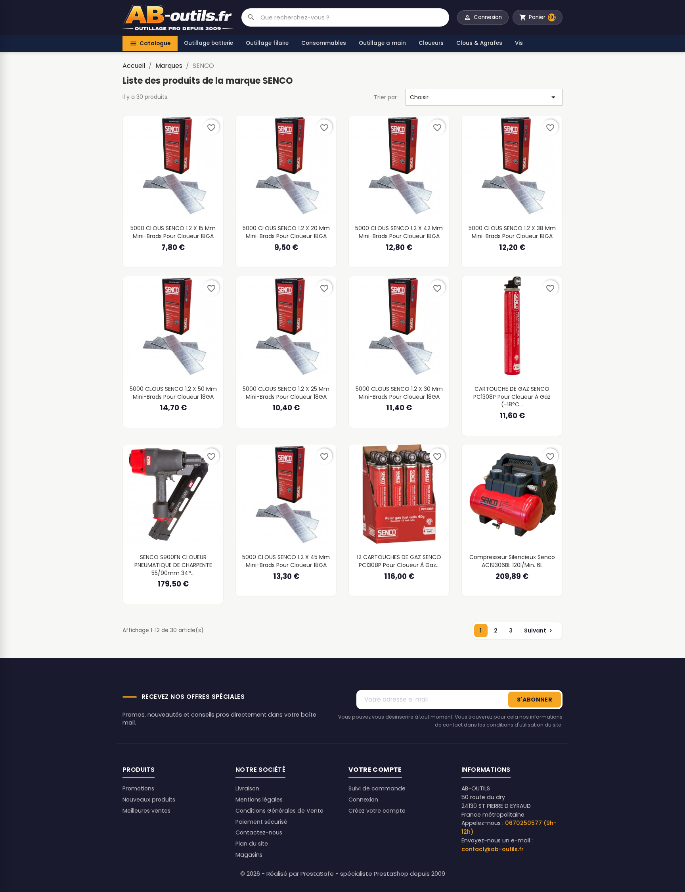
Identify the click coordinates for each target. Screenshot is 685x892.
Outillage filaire (267, 43)
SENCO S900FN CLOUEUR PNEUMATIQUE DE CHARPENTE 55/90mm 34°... (173, 565)
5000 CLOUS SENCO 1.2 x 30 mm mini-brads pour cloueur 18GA (399, 393)
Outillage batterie (208, 43)
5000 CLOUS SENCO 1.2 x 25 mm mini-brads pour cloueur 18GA (286, 393)
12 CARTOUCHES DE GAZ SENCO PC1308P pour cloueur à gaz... (399, 561)
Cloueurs (431, 43)
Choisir (484, 97)
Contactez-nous (258, 832)
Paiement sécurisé (261, 822)
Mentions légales (259, 800)
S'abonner (534, 700)
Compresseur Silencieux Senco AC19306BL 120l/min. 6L (512, 561)
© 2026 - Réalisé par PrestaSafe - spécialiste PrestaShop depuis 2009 (342, 873)
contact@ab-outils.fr (492, 849)
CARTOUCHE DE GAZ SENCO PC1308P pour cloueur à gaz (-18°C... (512, 396)
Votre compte (375, 769)
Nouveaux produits (148, 800)
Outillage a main (382, 43)
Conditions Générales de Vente (279, 811)
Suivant (539, 630)
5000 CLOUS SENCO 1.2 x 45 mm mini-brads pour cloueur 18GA (286, 561)
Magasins (248, 855)
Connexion (363, 800)
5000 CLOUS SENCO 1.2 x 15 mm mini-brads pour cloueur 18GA (173, 232)
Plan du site (251, 844)
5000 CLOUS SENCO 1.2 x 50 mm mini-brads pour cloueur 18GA (173, 393)
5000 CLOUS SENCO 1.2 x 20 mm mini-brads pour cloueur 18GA (286, 232)
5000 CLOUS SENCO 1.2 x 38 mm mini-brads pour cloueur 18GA (512, 232)
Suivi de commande (377, 788)
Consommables (323, 43)
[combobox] (354, 17)
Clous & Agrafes (479, 43)
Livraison (247, 788)
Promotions (138, 788)
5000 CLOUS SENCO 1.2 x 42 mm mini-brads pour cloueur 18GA (399, 232)
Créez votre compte (377, 811)
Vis (519, 43)
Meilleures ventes (146, 811)
